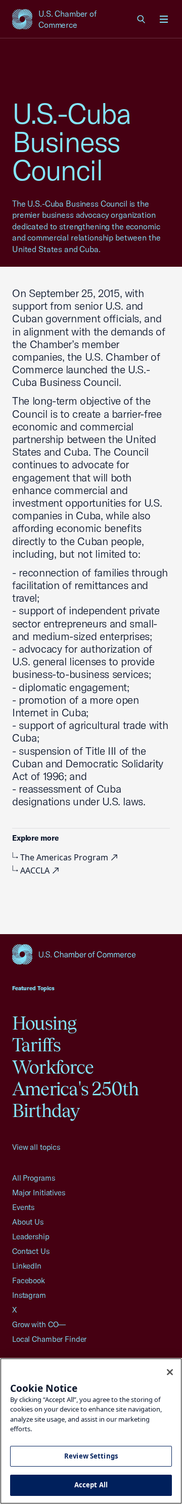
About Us (27, 1222)
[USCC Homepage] (91, 954)
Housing (44, 1023)
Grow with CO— (39, 1324)
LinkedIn (26, 1266)
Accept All (91, 1484)
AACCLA (36, 870)
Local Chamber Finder (49, 1339)
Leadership (31, 1236)
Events (23, 1207)
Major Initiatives (38, 1192)
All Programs (33, 1178)
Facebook (28, 1280)
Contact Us (31, 1251)
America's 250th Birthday (75, 1099)
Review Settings (91, 1456)
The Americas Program (65, 857)
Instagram (29, 1295)
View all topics (36, 1147)
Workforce (53, 1067)
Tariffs (36, 1044)
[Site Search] (141, 19)
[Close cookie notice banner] (170, 1372)
